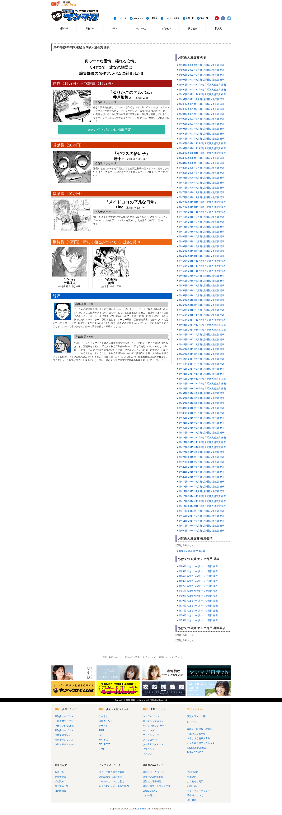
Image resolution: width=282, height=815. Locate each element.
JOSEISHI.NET (150, 791)
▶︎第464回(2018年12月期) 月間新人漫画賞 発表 (201, 261)
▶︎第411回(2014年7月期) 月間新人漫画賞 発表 (200, 521)
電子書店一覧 (61, 786)
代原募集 (153, 18)
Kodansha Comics (196, 747)
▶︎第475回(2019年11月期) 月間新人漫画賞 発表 (201, 207)
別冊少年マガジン (64, 721)
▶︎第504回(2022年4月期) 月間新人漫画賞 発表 (200, 65)
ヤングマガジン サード (155, 725)
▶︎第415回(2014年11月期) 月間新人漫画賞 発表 (201, 501)
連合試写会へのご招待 (110, 777)
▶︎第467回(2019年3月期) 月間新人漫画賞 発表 (200, 246)
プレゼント (138, 18)
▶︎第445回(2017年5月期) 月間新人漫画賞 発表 (200, 354)
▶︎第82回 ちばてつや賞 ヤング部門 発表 (197, 586)
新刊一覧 (59, 772)
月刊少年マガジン (64, 730)
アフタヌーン (150, 739)
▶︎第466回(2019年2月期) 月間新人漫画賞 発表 (200, 251)
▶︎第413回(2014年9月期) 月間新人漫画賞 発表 (200, 511)
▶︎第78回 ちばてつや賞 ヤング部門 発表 (197, 605)
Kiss (101, 735)
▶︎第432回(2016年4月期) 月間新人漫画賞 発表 (200, 418)
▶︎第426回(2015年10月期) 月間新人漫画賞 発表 (201, 447)
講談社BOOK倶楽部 (153, 777)
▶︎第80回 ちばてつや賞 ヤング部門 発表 (197, 596)
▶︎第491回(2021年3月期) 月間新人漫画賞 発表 (200, 128)
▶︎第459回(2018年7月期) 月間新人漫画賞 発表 (200, 285)
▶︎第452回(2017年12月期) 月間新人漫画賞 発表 (201, 320)
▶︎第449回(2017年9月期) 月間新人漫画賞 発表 (200, 334)
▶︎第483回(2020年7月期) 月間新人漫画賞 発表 (200, 168)
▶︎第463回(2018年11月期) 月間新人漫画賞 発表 (201, 266)
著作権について (195, 795)
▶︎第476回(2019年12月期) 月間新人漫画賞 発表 (201, 202)
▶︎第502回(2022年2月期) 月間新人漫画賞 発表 (200, 75)
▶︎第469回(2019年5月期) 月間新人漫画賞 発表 (200, 236)
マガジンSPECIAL (64, 725)
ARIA (101, 730)
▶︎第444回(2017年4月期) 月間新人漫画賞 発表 (200, 359)
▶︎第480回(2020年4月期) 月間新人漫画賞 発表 (200, 182)
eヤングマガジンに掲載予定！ (111, 130)
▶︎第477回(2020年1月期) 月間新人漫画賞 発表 (200, 197)
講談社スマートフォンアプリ (158, 786)
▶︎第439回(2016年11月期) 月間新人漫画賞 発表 (201, 383)
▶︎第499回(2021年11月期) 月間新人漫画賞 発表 (201, 89)
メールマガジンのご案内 (111, 781)
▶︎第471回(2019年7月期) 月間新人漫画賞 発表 (200, 226)
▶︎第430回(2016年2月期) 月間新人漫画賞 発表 (200, 427)
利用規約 (191, 777)
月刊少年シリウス (64, 739)
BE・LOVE (104, 744)
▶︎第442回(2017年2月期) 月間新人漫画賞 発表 (200, 368)
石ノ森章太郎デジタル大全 (201, 743)
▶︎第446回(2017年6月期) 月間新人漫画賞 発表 (200, 349)
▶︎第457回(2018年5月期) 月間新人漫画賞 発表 (200, 295)
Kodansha (140, 700)
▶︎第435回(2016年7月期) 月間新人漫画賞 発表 (200, 403)
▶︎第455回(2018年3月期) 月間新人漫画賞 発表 (200, 305)
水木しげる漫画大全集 (198, 738)
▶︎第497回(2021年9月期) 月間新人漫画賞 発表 (200, 99)
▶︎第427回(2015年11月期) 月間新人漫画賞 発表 (201, 442)
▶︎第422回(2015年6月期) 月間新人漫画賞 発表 (200, 467)
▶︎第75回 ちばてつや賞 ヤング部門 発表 (197, 620)
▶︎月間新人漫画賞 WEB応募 (190, 551)
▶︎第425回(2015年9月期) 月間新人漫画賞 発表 (200, 452)
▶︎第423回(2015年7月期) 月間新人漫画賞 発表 (200, 462)
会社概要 (191, 800)
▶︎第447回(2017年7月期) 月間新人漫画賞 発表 (200, 344)
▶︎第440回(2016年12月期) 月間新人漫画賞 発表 (201, 378)
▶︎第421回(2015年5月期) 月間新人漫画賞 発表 (200, 472)
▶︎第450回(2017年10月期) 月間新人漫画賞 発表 (201, 329)
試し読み (192, 28)
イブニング (148, 749)
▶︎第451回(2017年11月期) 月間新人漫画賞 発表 (201, 324)
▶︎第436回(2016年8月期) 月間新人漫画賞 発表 (200, 398)
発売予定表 (60, 777)
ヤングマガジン (151, 716)
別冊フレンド (106, 721)
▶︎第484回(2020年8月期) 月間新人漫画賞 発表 (200, 163)
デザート (103, 725)
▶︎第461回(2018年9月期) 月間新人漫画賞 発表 (200, 275)
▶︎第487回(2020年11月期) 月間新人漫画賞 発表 (201, 148)
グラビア (167, 28)
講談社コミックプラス (169, 657)
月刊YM (90, 28)
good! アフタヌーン (153, 744)
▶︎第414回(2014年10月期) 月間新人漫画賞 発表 (201, 506)
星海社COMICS (195, 752)
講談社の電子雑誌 (152, 781)
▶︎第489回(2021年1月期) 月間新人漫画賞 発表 (200, 138)
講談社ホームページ (153, 772)
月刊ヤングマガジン (153, 721)
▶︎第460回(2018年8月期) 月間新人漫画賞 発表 (200, 280)
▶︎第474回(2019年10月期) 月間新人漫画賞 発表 (201, 212)
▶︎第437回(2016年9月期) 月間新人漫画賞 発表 (200, 393)
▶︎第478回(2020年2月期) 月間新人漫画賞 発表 (200, 192)
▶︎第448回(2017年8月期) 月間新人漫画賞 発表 (200, 339)
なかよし (103, 716)
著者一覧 (204, 18)
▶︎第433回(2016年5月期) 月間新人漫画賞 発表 (200, 413)
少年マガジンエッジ (65, 744)
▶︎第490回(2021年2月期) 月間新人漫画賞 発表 (200, 133)
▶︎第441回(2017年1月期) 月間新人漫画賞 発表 (200, 373)
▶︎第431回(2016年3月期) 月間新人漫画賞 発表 (200, 422)
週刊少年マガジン (64, 716)
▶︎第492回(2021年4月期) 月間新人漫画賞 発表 (200, 124)
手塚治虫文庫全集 (196, 733)
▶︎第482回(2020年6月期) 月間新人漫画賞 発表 (200, 173)
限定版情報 (60, 791)
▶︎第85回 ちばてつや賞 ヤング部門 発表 (197, 571)
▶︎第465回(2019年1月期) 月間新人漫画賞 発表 (200, 256)
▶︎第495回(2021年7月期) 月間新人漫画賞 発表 (200, 109)
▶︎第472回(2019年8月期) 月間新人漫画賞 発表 (200, 222)
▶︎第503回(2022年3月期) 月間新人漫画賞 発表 (200, 70)
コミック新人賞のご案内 (111, 772)
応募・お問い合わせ (111, 657)
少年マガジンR (62, 735)
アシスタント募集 (171, 18)
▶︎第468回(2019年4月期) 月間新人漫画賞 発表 (200, 241)
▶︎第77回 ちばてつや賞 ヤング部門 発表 (197, 610)
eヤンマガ (141, 28)
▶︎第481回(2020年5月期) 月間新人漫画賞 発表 (200, 177)
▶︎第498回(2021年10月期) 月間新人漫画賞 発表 (201, 94)
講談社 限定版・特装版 (199, 729)
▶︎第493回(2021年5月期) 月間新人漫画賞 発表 (200, 119)
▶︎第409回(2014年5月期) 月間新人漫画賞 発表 (200, 530)
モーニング (148, 730)
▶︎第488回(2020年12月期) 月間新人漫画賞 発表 (201, 143)
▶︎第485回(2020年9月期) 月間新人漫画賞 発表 (200, 158)
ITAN (101, 749)
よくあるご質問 (195, 781)
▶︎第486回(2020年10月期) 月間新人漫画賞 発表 (201, 153)
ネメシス (147, 753)
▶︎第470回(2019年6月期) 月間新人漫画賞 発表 (200, 231)
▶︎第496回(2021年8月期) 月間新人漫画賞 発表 (200, 104)
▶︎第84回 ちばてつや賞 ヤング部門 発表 (197, 576)
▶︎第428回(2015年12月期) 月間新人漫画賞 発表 (201, 437)
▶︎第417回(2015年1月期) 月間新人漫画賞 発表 (200, 491)
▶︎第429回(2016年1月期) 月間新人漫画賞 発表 (200, 432)
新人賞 (218, 28)
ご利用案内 (193, 772)
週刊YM (64, 28)
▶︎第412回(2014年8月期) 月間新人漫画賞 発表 (200, 516)
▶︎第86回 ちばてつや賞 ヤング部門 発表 (197, 566)
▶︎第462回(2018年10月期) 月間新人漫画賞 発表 (201, 271)
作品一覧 (190, 18)
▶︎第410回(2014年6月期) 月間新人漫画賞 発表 (200, 525)
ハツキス (103, 739)
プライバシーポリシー (198, 791)
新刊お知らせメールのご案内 (114, 786)
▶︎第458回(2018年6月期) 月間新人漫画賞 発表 (200, 290)
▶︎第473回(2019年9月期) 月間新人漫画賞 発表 (200, 217)
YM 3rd (115, 28)
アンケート (122, 18)
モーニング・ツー (152, 735)
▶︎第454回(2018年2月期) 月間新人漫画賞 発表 (200, 310)
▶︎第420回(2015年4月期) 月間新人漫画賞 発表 (200, 476)
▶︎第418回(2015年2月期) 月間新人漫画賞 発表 (200, 486)
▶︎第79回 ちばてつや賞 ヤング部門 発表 (197, 600)
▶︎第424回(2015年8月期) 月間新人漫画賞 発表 (200, 457)
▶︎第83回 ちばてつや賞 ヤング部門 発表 (197, 581)
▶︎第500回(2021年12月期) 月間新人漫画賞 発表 (201, 84)
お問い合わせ (194, 786)
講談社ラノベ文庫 (196, 716)
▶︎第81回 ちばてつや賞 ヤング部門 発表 (197, 591)
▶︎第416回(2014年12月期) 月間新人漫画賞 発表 (201, 496)
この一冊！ (148, 795)
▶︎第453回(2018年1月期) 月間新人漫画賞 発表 (200, 315)
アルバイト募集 (132, 657)
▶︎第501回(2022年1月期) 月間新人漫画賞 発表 (200, 79)
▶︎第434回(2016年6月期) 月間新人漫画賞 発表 (200, 408)
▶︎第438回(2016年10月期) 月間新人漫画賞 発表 (201, 388)
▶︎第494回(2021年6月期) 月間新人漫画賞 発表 (200, 114)
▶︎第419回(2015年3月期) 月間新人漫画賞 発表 (200, 481)
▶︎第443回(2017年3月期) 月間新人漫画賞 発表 (200, 364)
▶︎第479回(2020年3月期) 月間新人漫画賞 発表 (200, 187)
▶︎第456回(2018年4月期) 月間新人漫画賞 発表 (200, 300)
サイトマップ (149, 657)
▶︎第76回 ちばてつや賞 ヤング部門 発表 (197, 615)
